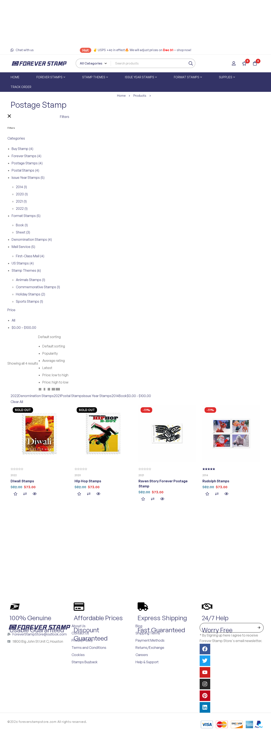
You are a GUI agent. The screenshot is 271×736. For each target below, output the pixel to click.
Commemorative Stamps (38, 287)
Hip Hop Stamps (88, 481)
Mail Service (23, 247)
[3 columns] (49, 390)
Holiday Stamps (30, 294)
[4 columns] (53, 390)
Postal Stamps (25, 170)
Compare (25, 494)
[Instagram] (205, 684)
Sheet (23, 232)
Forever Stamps (26, 156)
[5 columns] (58, 390)
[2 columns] (44, 390)
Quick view (34, 494)
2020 (22, 194)
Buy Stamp (22, 149)
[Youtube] (205, 672)
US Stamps (23, 263)
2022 (22, 208)
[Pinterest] (205, 695)
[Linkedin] (205, 707)
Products (139, 96)
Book (22, 225)
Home (121, 96)
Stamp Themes (26, 270)
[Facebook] (205, 649)
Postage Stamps (27, 163)
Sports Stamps (29, 301)
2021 (21, 201)
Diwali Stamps (22, 481)
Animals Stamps (30, 280)
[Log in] (233, 63)
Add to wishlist (15, 494)
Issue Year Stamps (28, 177)
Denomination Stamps (32, 239)
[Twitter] (205, 660)
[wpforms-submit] (259, 627)
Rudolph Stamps (215, 481)
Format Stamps (26, 216)
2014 (21, 187)
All (13, 320)
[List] (40, 390)
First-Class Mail (30, 256)
